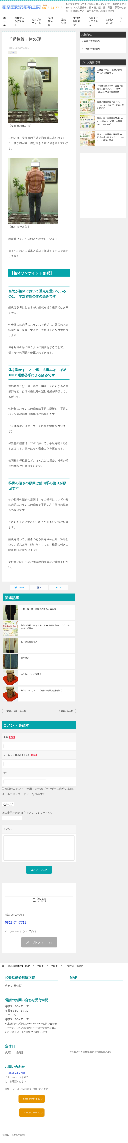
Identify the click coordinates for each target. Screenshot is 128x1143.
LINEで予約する (31, 1098)
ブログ (121, 21)
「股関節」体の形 (64, 711)
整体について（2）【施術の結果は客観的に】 (42, 690)
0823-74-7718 (15, 922)
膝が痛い (25, 658)
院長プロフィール (36, 21)
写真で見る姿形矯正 (19, 21)
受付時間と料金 (76, 21)
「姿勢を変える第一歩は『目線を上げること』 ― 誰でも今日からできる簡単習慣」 (110, 89)
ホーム (4, 21)
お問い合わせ (109, 21)
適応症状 (63, 21)
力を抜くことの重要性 (31, 674)
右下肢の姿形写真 (29, 642)
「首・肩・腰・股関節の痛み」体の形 (38, 609)
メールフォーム (32, 1112)
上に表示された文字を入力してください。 (28, 812)
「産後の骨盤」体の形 (15, 711)
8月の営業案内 (92, 41)
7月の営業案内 (92, 49)
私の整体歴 (50, 21)
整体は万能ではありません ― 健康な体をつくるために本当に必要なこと (46, 627)
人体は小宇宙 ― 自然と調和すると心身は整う (109, 71)
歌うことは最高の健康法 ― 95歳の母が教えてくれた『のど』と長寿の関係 (110, 137)
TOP (18, 966)
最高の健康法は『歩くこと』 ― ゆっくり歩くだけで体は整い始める (110, 105)
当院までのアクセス (93, 21)
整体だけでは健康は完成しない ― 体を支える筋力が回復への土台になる (110, 121)
